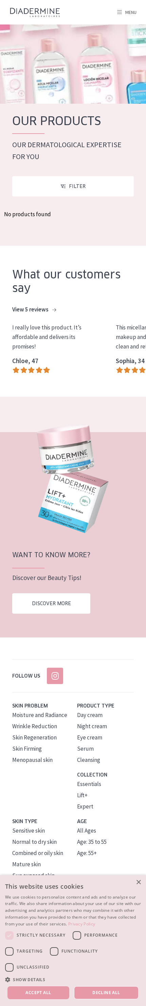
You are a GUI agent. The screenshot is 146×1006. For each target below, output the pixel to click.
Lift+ (82, 795)
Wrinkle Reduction (34, 726)
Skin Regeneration (34, 737)
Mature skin (26, 864)
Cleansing (88, 760)
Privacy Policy (81, 924)
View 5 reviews (31, 309)
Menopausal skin (32, 760)
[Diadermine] (35, 12)
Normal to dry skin (34, 842)
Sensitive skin (28, 830)
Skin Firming (27, 748)
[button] (73, 979)
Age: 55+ (87, 853)
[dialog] (73, 940)
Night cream (92, 726)
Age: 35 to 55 (92, 842)
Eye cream (89, 737)
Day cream (90, 715)
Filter (77, 186)
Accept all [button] (38, 992)
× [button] (138, 882)
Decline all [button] (106, 992)
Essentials (89, 784)
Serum (85, 748)
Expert (85, 806)
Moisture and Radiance (39, 715)
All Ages (86, 830)
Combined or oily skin (37, 853)
